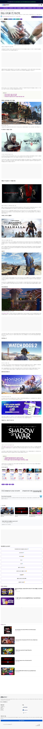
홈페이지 (2, 10)
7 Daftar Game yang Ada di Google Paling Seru (23, 650)
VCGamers (10, 724)
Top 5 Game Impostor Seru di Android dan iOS (21, 516)
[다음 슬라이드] (41, 505)
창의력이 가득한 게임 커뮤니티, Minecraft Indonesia (14, 458)
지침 (39, 724)
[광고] (21, 59)
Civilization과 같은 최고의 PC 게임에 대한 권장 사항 (14, 96)
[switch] (41, 4)
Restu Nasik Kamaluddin (5, 16)
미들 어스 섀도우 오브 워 (8, 446)
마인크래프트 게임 (5, 313)
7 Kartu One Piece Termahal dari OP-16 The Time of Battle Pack (26, 639)
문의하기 (2, 709)
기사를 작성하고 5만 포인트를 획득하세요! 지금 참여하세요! (28, 598)
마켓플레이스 (3, 706)
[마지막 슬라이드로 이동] (39, 505)
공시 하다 (2, 710)
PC (9, 484)
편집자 (2, 707)
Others (20, 16)
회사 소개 (2, 708)
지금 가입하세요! (21, 720)
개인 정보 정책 (38, 725)
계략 (4, 10)
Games (17, 16)
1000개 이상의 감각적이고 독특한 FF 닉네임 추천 (7, 516)
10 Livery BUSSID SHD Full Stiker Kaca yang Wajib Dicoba (35, 516)
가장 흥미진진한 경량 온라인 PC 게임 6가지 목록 (14, 457)
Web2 (13, 484)
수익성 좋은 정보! (21, 1)
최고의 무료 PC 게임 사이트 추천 (11, 94)
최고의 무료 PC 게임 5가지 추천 (10, 95)
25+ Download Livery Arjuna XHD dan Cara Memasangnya (25, 629)
